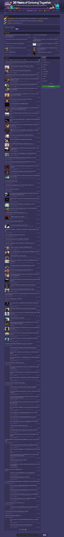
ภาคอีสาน (17, 222)
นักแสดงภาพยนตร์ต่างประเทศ (32, 136)
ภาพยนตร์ (11, 67)
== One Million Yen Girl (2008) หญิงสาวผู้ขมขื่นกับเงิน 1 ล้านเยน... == (22, 143)
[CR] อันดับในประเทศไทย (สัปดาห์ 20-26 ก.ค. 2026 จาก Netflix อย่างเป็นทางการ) (20, 185)
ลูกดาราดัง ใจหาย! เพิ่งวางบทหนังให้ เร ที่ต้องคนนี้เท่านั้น (21, 70)
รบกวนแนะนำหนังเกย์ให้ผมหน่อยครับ (40, 34)
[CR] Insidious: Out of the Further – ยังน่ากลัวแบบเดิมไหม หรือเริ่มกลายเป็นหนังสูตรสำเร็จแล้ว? (22, 74)
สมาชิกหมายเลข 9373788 (8, 517)
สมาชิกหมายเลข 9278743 (8, 37)
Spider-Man (16, 466)
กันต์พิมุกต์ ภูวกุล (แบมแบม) (19, 131)
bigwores (10, 50)
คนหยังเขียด (6, 223)
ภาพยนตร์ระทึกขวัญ (16, 213)
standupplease (12, 325)
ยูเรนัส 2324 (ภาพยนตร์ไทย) (30, 115)
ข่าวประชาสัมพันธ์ (51, 86)
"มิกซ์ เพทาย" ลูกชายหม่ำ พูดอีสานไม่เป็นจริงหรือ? (14, 221)
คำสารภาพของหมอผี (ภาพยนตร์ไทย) (28, 131)
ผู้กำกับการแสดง (30, 150)
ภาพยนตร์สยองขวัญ (16, 121)
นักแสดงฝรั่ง (11, 81)
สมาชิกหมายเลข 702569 (13, 462)
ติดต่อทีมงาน (53, 88)
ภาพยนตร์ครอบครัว (21, 150)
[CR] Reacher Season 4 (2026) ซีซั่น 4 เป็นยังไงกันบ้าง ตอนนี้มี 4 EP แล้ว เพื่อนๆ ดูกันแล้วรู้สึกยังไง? (23, 61)
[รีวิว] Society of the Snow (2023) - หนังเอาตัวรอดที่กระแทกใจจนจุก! (23, 203)
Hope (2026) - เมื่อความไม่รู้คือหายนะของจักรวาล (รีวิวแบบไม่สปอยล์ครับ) (24, 208)
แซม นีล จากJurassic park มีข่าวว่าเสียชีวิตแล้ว (14, 298)
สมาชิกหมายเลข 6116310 (13, 101)
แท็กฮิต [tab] (44, 57)
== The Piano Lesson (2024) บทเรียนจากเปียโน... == (20, 225)
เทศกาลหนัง (25, 104)
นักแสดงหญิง (14, 100)
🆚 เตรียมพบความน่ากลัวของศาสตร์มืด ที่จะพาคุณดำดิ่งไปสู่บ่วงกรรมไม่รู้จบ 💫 (25, 130)
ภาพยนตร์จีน (11, 309)
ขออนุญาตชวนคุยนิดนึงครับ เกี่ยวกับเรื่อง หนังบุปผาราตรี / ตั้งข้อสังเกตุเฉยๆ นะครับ (20, 243)
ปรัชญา (32, 393)
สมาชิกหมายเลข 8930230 (13, 82)
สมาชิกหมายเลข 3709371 (8, 513)
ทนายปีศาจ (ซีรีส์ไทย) (24, 486)
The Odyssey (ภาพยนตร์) (16, 136)
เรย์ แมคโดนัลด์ (21, 71)
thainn (6, 41)
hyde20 (38, 54)
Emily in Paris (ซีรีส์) (26, 499)
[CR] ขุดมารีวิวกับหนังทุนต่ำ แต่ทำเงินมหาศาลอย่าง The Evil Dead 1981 (23, 284)
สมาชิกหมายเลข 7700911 (8, 345)
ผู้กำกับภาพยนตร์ (24, 110)
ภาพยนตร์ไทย (12, 150)
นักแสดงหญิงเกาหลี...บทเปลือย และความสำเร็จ (18, 47)
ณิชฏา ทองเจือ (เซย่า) (26, 71)
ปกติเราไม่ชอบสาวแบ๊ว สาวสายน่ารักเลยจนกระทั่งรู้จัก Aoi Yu (21, 99)
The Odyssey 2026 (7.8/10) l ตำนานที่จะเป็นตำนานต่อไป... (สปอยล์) (22, 265)
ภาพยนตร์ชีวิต (26, 67)
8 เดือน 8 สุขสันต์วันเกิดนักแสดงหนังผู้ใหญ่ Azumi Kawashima (21, 139)
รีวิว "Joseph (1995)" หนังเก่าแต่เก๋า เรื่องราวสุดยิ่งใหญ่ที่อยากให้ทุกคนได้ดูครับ (24, 421)
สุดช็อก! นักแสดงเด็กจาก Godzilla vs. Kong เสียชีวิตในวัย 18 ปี (21, 247)
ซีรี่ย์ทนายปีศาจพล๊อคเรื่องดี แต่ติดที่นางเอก (13, 515)
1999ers (11, 310)
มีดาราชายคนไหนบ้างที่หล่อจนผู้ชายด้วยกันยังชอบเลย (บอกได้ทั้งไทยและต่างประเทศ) (21, 161)
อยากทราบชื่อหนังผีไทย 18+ (11, 52)
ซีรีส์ (18, 486)
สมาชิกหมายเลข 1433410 (13, 137)
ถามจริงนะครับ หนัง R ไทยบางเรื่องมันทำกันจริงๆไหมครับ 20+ (17, 39)
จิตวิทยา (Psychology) (31, 67)
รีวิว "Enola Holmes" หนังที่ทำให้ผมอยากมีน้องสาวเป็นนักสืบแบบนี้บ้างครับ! (24, 347)
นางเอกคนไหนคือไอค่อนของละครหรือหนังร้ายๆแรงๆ (15, 502)
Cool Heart (34, 37)
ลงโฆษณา (46, 88)
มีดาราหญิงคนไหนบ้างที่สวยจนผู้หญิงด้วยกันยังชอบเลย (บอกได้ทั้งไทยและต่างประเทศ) (21, 157)
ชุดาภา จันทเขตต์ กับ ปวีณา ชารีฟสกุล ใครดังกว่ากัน (15, 362)
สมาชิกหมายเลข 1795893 (8, 54)
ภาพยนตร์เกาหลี (16, 85)
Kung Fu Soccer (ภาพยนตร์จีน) (35, 309)
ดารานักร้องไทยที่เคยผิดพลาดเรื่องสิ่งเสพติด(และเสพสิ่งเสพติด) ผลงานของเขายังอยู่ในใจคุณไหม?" (23, 481)
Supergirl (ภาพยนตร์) (25, 436)
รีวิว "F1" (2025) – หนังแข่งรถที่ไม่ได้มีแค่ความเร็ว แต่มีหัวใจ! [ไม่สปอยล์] (23, 153)
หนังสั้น (23, 104)
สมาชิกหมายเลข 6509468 (13, 151)
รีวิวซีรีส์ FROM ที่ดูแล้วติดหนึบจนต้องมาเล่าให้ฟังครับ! (20, 477)
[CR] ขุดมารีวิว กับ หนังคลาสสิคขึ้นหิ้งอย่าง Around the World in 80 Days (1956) (24, 506)
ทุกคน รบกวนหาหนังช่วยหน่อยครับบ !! (12, 189)
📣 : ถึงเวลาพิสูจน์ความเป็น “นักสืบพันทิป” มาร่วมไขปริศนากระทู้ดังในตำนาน (25, 20)
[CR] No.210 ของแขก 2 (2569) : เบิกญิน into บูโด (19, 425)
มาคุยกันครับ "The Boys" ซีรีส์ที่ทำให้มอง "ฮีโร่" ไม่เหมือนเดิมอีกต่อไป (23, 472)
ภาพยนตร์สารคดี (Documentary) (14, 530)
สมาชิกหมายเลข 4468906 (13, 72)
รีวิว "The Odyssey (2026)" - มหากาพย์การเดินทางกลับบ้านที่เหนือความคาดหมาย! (25, 251)
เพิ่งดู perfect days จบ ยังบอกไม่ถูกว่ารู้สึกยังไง (19, 459)
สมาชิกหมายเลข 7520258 (8, 245)
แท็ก (6, 12)
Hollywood (26, 81)
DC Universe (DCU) (30, 436)
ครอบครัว (24, 512)
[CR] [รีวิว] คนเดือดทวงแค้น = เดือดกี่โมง (45, 52)
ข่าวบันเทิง (30, 71)
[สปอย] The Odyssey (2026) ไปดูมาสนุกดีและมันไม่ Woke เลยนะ (22, 269)
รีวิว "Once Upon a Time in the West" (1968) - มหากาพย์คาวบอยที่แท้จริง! (23, 386)
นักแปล (34, 195)
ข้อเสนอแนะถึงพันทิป (16, 309)
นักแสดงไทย (11, 71)
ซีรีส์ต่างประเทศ (17, 186)
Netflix (5, 186)
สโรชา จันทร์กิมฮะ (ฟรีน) (13, 115)
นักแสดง (21, 96)
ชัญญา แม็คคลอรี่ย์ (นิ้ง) (28, 309)
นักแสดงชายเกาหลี (27, 85)
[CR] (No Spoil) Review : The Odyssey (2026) (18, 255)
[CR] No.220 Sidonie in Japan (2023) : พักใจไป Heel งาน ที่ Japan (22, 66)
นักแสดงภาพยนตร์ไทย (13, 222)
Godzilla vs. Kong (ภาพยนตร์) (22, 248)
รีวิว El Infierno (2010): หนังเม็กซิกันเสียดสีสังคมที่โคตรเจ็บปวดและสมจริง (23, 416)
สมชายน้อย (11, 287)
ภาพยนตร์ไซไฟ (27, 213)
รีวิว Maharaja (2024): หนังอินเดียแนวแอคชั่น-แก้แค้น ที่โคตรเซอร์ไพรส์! (23, 171)
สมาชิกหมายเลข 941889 (13, 86)
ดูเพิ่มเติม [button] (51, 83)
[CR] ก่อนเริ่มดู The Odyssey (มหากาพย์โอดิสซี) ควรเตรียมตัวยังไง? (17, 238)
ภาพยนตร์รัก (11, 499)
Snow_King (11, 117)
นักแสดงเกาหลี (12, 85)
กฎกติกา (43, 88)
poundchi (11, 97)
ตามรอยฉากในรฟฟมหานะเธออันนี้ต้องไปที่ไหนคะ (19, 103)
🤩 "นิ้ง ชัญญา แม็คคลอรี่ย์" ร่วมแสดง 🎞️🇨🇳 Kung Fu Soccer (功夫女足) (23, 308)
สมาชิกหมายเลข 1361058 (13, 122)
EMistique (11, 68)
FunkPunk (11, 452)
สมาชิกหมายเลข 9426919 (36, 41)
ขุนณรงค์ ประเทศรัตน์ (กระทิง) (23, 168)
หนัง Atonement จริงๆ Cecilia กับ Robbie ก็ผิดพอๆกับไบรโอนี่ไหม (17, 511)
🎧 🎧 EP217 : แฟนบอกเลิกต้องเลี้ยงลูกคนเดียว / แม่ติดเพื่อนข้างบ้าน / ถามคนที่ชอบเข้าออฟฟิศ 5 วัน (27, 18)
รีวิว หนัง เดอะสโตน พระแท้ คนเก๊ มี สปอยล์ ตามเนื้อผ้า (15, 382)
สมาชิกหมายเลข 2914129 (13, 141)
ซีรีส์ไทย (16, 486)
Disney (26, 409)
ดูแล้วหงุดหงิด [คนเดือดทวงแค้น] (11, 180)
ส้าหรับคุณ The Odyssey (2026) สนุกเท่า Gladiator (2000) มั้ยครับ (22, 135)
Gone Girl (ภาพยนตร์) (28, 369)
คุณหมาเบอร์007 (12, 272)
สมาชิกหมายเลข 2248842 (13, 169)
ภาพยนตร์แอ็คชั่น (22, 154)
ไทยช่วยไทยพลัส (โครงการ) (18, 23)
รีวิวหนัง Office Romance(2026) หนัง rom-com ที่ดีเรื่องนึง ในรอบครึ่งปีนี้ (23, 498)
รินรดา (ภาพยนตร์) (12, 168)
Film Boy (11, 258)
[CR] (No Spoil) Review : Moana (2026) (17, 317)
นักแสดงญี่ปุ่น (18, 100)
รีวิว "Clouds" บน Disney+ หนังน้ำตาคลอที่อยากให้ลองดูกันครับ (22, 524)
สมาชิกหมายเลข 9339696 (8, 191)
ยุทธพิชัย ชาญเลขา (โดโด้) (25, 262)
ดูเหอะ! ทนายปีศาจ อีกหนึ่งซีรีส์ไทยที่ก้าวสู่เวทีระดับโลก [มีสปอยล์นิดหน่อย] (24, 485)
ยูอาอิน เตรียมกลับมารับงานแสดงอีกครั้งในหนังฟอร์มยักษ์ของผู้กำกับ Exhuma (24, 84)
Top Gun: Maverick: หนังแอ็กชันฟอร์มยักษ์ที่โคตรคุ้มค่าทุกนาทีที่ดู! (22, 289)
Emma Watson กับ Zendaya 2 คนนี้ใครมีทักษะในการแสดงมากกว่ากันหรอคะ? (19, 343)
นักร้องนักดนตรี (12, 451)
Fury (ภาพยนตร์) (26, 335)
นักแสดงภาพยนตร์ (21, 67)
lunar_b (11, 227)
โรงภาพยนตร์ (14, 104)
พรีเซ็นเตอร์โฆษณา (27, 96)
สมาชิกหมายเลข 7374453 (13, 496)
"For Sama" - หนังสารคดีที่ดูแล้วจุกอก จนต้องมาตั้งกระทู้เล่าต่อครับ (22, 529)
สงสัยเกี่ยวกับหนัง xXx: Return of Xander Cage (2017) (15, 43)
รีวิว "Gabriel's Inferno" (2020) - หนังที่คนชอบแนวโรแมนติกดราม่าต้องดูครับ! (24, 429)
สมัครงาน (50, 88)
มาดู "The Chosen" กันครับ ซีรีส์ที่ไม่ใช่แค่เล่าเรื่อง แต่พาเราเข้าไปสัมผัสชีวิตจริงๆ (25, 494)
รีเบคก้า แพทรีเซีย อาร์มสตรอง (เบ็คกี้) (15, 96)
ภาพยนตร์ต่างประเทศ (15, 67)
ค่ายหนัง (11, 266)
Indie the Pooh (39, 50)
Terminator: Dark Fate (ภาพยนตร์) (33, 305)
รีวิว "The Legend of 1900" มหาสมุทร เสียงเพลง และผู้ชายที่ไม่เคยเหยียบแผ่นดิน (24, 444)
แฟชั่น (23, 96)
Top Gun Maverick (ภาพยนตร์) (34, 290)
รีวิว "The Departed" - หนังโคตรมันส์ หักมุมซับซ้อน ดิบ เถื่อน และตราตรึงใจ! (24, 412)
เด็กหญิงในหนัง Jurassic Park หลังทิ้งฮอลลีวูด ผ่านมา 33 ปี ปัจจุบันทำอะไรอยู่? (24, 489)
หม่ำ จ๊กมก (20, 222)
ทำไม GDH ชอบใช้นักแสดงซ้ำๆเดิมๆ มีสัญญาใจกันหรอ (15, 234)
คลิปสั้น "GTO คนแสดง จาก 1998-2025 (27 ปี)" (14, 469)
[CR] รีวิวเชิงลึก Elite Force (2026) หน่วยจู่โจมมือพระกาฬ (16, 212)
